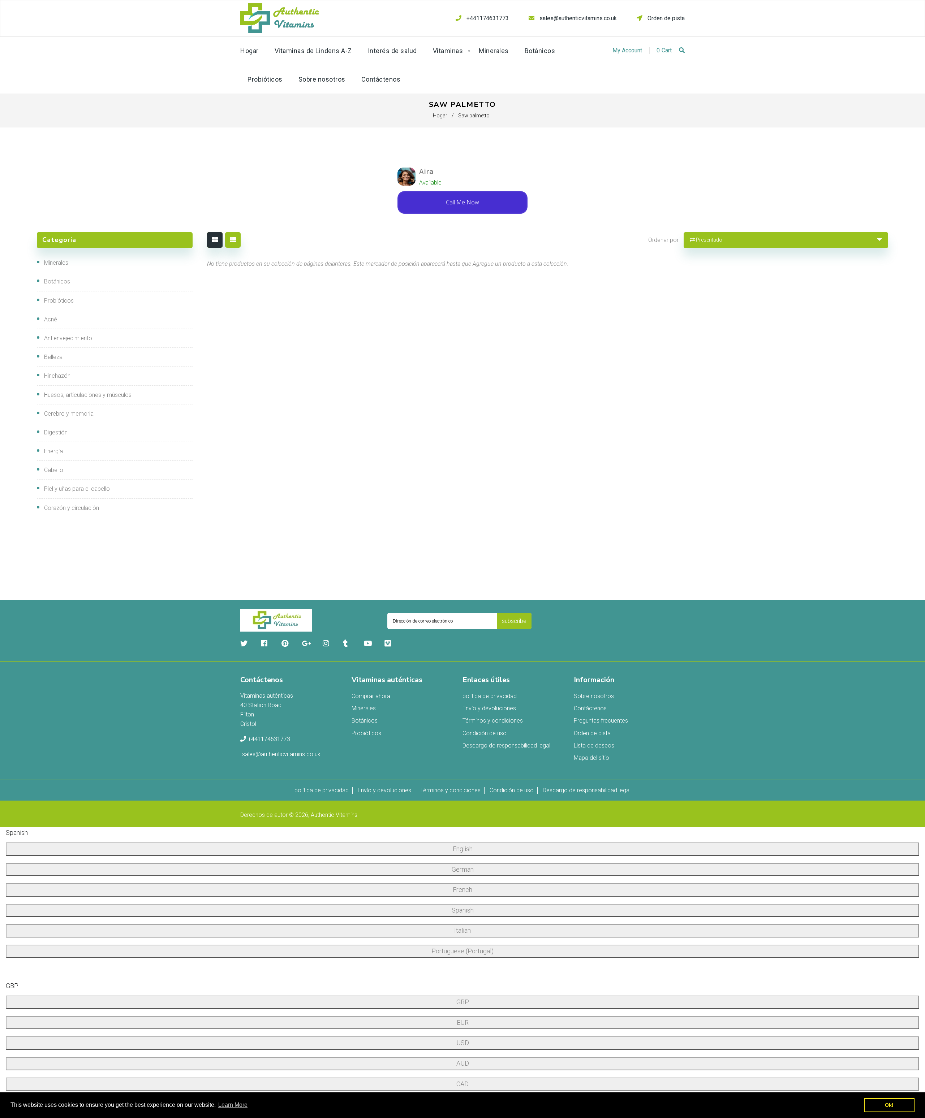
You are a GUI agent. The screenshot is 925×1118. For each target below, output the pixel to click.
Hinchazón (57, 375)
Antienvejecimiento (68, 338)
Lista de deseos (594, 745)
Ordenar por (663, 240)
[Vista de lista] (233, 240)
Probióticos (59, 300)
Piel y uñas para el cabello (77, 488)
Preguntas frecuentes (601, 720)
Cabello (53, 470)
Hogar (440, 115)
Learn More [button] (233, 1105)
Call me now (462, 202)
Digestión (56, 432)
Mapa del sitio (591, 757)
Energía (53, 451)
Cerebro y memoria (69, 413)
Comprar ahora (371, 696)
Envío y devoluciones (489, 708)
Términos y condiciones (492, 720)
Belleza (53, 357)
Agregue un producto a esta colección (520, 263)
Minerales (56, 262)
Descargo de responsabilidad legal (506, 745)
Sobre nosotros (594, 696)
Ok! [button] (889, 1105)
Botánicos (57, 281)
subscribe (514, 621)
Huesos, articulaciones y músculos (88, 394)
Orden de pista (665, 18)
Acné (50, 319)
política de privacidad (489, 696)
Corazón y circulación (71, 507)
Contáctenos (590, 708)
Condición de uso (484, 733)
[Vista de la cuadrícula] (215, 240)
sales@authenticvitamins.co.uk (578, 18)
